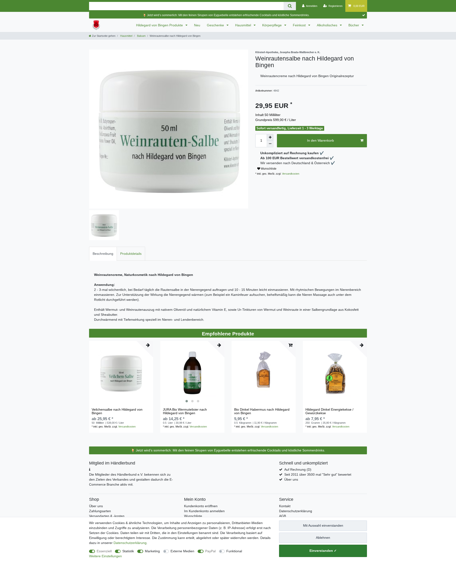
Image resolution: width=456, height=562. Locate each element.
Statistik (128, 551)
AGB (282, 516)
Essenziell (104, 551)
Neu (197, 25)
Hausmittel (243, 25)
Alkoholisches (327, 25)
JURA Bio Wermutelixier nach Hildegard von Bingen (185, 411)
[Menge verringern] (270, 144)
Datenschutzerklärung (295, 511)
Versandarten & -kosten (106, 516)
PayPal (210, 551)
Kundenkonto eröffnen (201, 506)
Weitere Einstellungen (105, 556)
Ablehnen (323, 537)
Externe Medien (182, 551)
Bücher (354, 25)
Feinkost (300, 25)
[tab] (103, 254)
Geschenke (216, 25)
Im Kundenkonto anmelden (204, 511)
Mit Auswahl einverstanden (323, 525)
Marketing (152, 551)
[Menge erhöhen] (270, 137)
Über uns (291, 479)
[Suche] (290, 6)
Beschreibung (103, 253)
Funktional (234, 551)
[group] (192, 373)
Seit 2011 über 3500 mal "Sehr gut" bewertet (317, 474)
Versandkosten (290, 173)
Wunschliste (268, 168)
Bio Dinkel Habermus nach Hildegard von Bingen (262, 411)
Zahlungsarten (100, 511)
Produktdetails (131, 253)
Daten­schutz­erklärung (130, 543)
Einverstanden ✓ (323, 551)
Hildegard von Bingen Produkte (160, 25)
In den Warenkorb (320, 140)
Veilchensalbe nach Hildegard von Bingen (117, 411)
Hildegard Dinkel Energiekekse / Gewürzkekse (329, 411)
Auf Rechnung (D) (297, 469)
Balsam (141, 35)
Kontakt (284, 506)
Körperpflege (272, 25)
